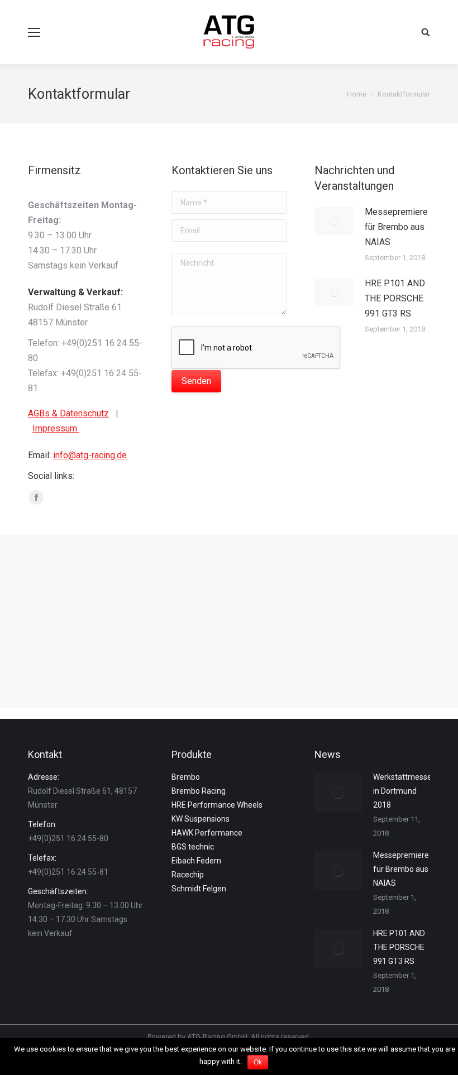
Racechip (187, 874)
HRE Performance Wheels (217, 804)
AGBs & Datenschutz (68, 413)
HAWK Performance (206, 832)
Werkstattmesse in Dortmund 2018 (402, 790)
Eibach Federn (196, 860)
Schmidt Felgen (198, 888)
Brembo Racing (198, 790)
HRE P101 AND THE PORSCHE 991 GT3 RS (395, 298)
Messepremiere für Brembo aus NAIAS (396, 227)
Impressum (55, 428)
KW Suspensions (200, 818)
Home (356, 94)
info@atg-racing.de (90, 455)
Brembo (185, 776)
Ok (258, 1062)
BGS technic (192, 846)
